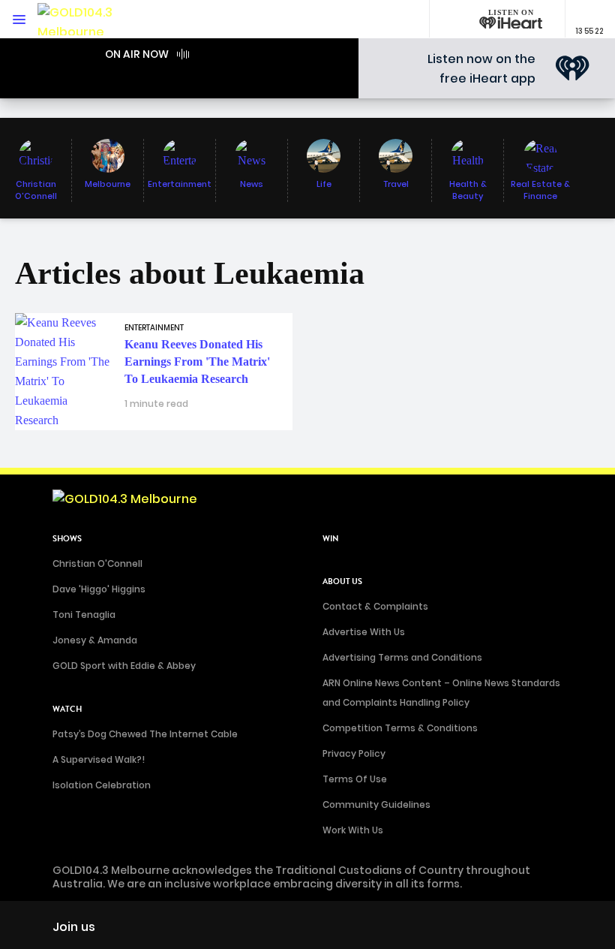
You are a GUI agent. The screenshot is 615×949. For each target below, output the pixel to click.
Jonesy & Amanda (94, 640)
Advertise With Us (363, 631)
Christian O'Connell (97, 563)
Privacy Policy (354, 753)
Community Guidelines (376, 804)
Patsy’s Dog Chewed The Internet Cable (145, 734)
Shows (67, 538)
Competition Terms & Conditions (400, 728)
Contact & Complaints (375, 606)
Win (330, 538)
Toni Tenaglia (84, 614)
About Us (342, 581)
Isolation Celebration (101, 785)
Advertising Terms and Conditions (402, 657)
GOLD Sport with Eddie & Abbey (124, 665)
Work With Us (352, 830)
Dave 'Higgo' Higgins (99, 589)
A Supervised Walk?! (98, 759)
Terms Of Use (354, 779)
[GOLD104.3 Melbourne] (83, 19)
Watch (67, 709)
